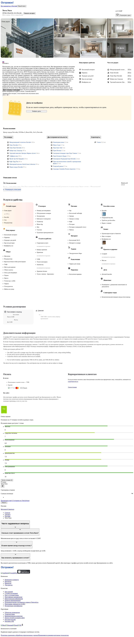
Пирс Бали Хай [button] (57, 148)
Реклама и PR (9, 621)
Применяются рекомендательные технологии (53, 635)
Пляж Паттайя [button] (13, 145)
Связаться (11, 509)
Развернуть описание (13, 189)
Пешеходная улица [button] (58, 142)
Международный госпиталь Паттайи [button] (20, 142)
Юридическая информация (14, 599)
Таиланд (7, 514)
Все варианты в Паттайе (9, 6)
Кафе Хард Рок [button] (13, 161)
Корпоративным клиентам (13, 616)
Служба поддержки (11, 593)
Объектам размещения (12, 612)
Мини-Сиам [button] (56, 145)
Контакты (8, 581)
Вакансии (8, 583)
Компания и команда (12, 580)
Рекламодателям (10, 619)
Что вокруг (8, 137)
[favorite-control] (117, 15)
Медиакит (4, 509)
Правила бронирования (13, 600)
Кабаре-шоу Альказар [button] (15, 150)
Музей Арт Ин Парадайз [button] (16, 159)
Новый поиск (22, 6)
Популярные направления (13, 597)
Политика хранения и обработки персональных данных (19, 635)
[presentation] (67, 492)
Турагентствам (10, 614)
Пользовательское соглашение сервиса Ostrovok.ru (21, 602)
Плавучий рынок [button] (58, 166)
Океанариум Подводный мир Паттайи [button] (64, 159)
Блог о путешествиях (12, 595)
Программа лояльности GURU (15, 604)
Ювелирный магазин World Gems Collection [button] (22, 164)
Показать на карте (29, 13)
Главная (7, 513)
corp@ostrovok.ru (73, 381)
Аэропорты (95, 137)
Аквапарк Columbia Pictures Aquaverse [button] (64, 169)
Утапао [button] (99, 142)
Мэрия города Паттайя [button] (16, 167)
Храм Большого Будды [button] (59, 156)
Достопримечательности (57, 137)
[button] (27, 38)
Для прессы (8, 585)
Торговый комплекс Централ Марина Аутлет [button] (22, 153)
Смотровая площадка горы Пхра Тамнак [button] (65, 153)
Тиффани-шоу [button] (13, 156)
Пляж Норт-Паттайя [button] (15, 148)
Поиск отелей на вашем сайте (15, 618)
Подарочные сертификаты (13, 606)
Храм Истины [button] (57, 150)
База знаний (9, 591)
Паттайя (7, 516)
